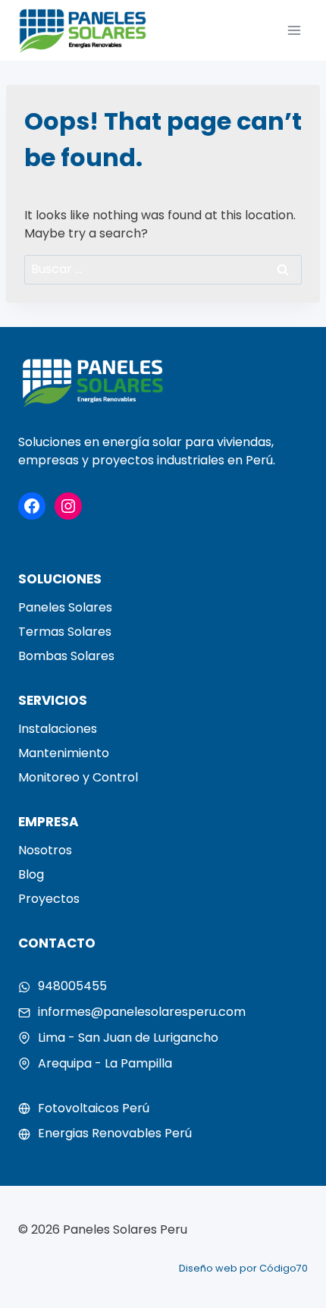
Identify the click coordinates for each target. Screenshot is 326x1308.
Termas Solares (64, 631)
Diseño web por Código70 (243, 1268)
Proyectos (49, 898)
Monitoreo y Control (78, 777)
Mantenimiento (63, 753)
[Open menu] (294, 30)
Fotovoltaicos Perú (93, 1108)
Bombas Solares (66, 656)
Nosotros (45, 850)
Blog (31, 874)
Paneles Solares (65, 607)
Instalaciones (57, 728)
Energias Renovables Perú (115, 1133)
